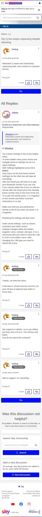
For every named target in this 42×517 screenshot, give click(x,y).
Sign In (39, 3)
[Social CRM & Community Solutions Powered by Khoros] (34, 512)
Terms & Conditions (33, 491)
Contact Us (36, 496)
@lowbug (9, 134)
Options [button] (4, 34)
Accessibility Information (31, 493)
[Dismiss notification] (39, 10)
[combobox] (19, 17)
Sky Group (5, 498)
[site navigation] (2, 3)
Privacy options (7, 491)
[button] (39, 48)
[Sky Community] (13, 3)
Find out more (7, 127)
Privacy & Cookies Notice (10, 493)
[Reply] (36, 82)
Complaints (6, 496)
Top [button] (22, 486)
